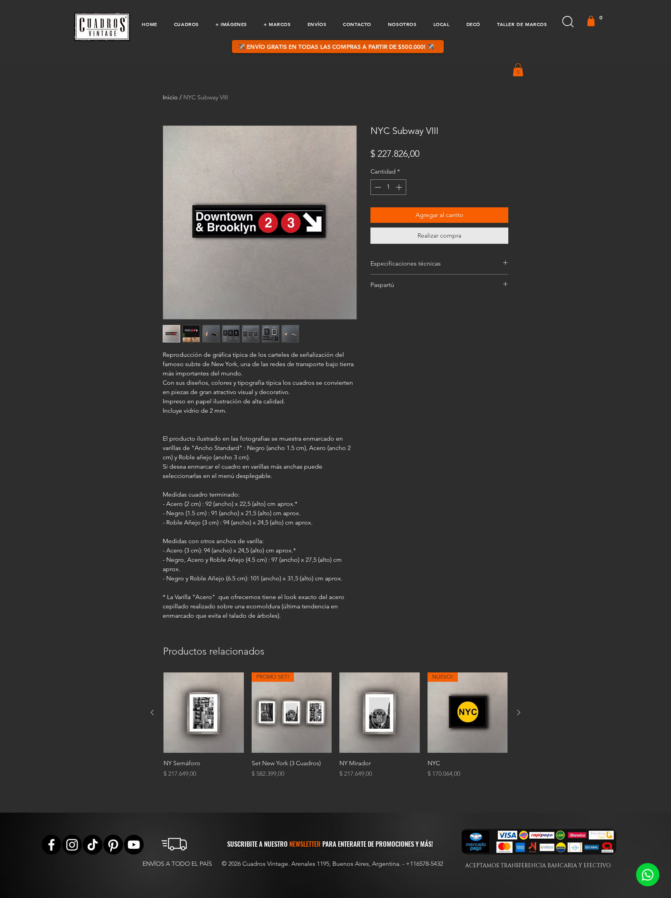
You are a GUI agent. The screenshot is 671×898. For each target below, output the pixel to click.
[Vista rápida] (203, 712)
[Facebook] (51, 845)
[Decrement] (377, 187)
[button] (186, 24)
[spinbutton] (388, 187)
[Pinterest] (113, 845)
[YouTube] (134, 845)
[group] (335, 729)
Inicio (170, 97)
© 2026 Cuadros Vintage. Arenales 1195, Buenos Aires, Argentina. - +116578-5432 (332, 863)
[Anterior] (152, 712)
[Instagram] (72, 845)
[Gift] (591, 21)
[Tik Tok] (93, 845)
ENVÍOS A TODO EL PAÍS (177, 863)
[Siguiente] (518, 712)
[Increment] (399, 187)
